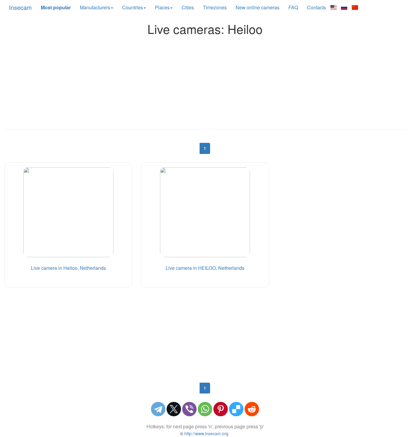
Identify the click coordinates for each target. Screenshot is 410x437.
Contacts (316, 7)
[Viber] (189, 409)
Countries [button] (132, 7)
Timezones (215, 7)
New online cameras (257, 7)
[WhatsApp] (205, 409)
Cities (188, 7)
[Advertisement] (205, 81)
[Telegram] (158, 409)
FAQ (293, 7)
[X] (174, 409)
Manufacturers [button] (95, 7)
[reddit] (252, 409)
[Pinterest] (220, 409)
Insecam (20, 7)
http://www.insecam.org (205, 433)
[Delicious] (236, 409)
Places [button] (162, 7)
